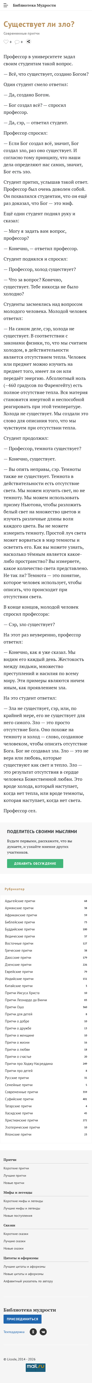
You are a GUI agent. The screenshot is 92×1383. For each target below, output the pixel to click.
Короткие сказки (16, 1234)
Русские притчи (17, 1078)
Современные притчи (22, 33)
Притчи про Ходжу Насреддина (29, 1063)
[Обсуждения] (17, 41)
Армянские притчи (19, 908)
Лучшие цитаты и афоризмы (24, 1266)
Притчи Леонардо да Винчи (26, 1000)
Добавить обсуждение (35, 863)
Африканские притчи (21, 915)
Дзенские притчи (18, 964)
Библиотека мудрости (30, 1310)
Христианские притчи (21, 1120)
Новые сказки (14, 1248)
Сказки (9, 1225)
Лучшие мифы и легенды (22, 1208)
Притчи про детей (19, 1070)
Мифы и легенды (18, 1192)
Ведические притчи (20, 936)
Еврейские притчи (19, 971)
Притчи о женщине (19, 1035)
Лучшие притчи (15, 1175)
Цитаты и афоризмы (21, 1258)
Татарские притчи (18, 1106)
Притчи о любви (17, 1049)
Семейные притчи (19, 1085)
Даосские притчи (18, 957)
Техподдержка (14, 1332)
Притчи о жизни (17, 1042)
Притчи (10, 1160)
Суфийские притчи (19, 1099)
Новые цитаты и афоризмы (23, 1274)
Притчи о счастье (18, 1056)
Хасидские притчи (19, 1113)
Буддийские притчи (20, 929)
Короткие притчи (16, 1168)
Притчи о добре (17, 1021)
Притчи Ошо (14, 1007)
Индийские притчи (19, 978)
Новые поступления (18, 1215)
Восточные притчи (19, 943)
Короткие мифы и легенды (23, 1201)
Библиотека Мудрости (34, 5)
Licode (12, 1359)
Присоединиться (22, 1319)
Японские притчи (18, 1134)
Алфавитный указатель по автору (28, 1281)
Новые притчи (14, 1183)
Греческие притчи (18, 950)
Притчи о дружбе (18, 1028)
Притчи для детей (18, 1014)
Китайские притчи (19, 986)
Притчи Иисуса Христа (22, 993)
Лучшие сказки (14, 1241)
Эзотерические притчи (22, 1127)
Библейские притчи (20, 922)
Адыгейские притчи (20, 901)
